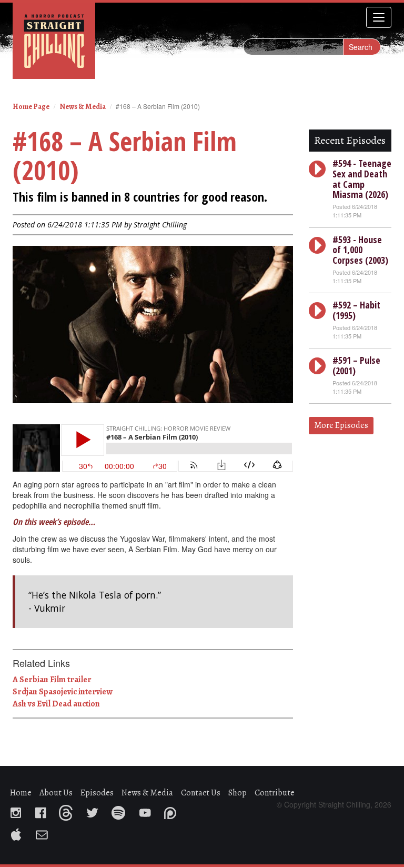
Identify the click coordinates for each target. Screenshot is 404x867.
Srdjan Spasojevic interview (63, 691)
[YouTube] (150, 809)
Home (21, 793)
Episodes (97, 793)
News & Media (82, 107)
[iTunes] (21, 832)
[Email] (47, 832)
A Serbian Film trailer (52, 679)
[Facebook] (45, 809)
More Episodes (341, 425)
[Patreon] (175, 809)
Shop (237, 793)
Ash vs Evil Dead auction (56, 704)
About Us (56, 793)
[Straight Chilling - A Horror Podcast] (54, 40)
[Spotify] (124, 809)
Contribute (275, 793)
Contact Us (200, 793)
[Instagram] (21, 809)
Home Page (31, 107)
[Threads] (71, 809)
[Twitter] (97, 809)
